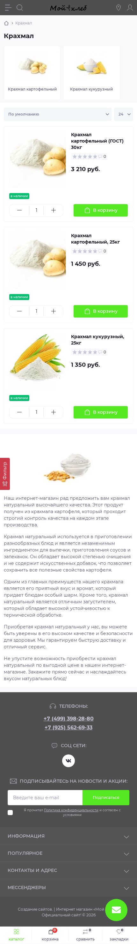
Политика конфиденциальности (71, 810)
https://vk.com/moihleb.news (68, 760)
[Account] (130, 7)
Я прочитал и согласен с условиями (72, 812)
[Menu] (8, 7)
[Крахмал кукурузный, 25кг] (37, 361)
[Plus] (53, 210)
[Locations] (118, 7)
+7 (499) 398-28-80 (69, 719)
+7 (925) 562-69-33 (68, 728)
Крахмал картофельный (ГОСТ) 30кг (97, 141)
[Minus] (19, 210)
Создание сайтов (35, 909)
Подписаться (106, 797)
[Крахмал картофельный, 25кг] (37, 260)
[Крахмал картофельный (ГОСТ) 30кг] (37, 159)
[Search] (20, 7)
